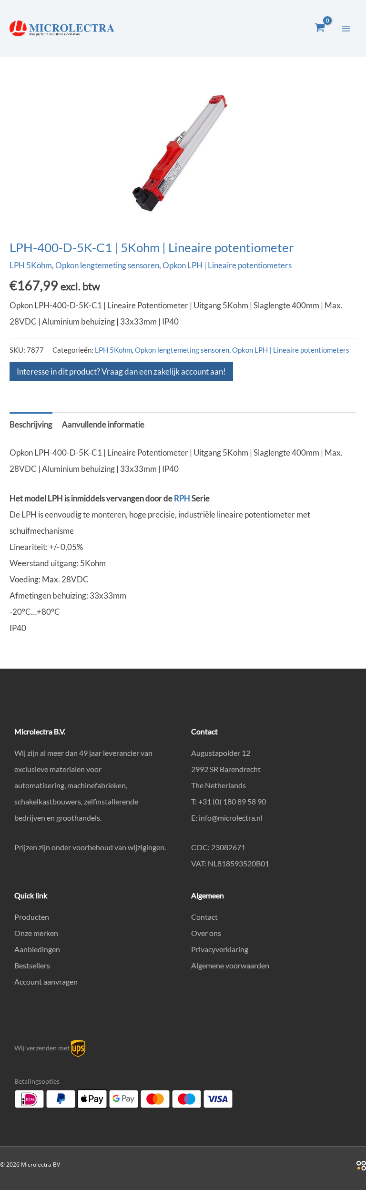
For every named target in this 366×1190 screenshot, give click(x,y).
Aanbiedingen (37, 949)
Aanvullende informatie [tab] (103, 424)
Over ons (206, 932)
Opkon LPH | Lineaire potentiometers (227, 265)
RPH (182, 498)
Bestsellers (32, 965)
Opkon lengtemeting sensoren (107, 265)
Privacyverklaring (219, 949)
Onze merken (36, 932)
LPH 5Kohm (31, 265)
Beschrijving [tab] (31, 424)
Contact (204, 916)
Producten (31, 916)
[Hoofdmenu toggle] (346, 28)
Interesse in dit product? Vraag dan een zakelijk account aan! (121, 371)
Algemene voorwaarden (230, 965)
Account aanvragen (46, 981)
